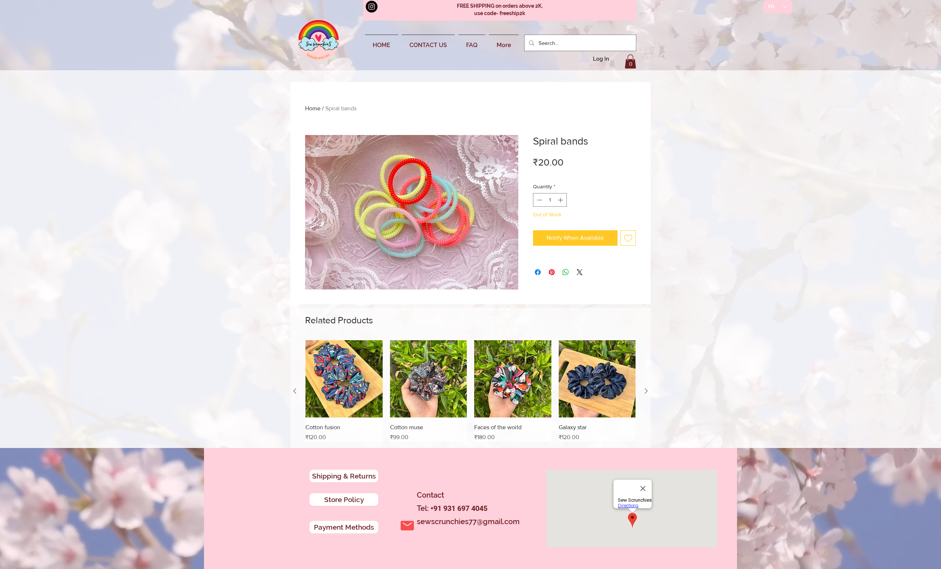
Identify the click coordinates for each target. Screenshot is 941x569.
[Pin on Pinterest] (551, 272)
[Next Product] (646, 391)
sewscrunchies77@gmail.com (468, 521)
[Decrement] (538, 199)
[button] (630, 61)
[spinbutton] (550, 199)
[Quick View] (344, 378)
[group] (470, 391)
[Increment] (561, 199)
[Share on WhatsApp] (565, 272)
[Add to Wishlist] (628, 238)
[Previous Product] (294, 391)
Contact (430, 495)
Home (313, 108)
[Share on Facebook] (537, 272)
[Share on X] (579, 272)
